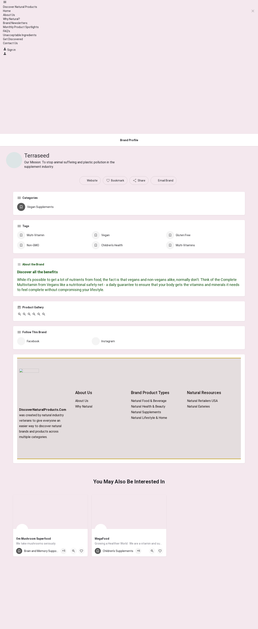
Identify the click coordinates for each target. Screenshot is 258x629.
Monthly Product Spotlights (21, 27)
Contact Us (10, 43)
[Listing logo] (14, 160)
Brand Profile (129, 140)
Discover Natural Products (20, 6)
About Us (9, 15)
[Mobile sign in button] (5, 54)
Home (7, 11)
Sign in (11, 49)
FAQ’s (6, 31)
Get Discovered (13, 39)
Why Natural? (11, 19)
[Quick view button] (73, 551)
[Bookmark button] (81, 551)
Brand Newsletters (15, 23)
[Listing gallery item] (19, 315)
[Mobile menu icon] (129, 2)
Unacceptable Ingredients (19, 35)
